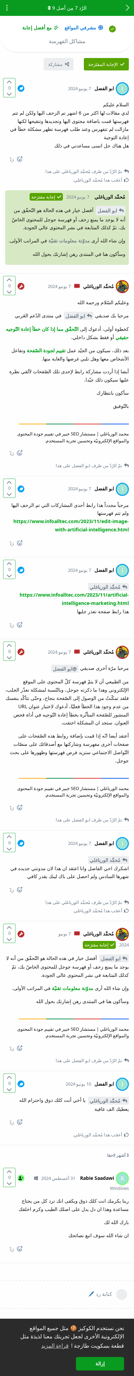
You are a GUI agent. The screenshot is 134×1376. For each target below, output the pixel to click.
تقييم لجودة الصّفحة (46, 350)
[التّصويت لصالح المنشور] (9, 82)
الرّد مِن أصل (69, 7)
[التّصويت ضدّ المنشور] (9, 93)
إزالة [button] (100, 1363)
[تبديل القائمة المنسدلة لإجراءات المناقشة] (7, 8)
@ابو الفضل (65, 668)
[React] (22, 160)
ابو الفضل (107, 210)
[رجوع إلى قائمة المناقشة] (127, 8)
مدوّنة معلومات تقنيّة (69, 240)
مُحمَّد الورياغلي (105, 587)
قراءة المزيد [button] (55, 1346)
